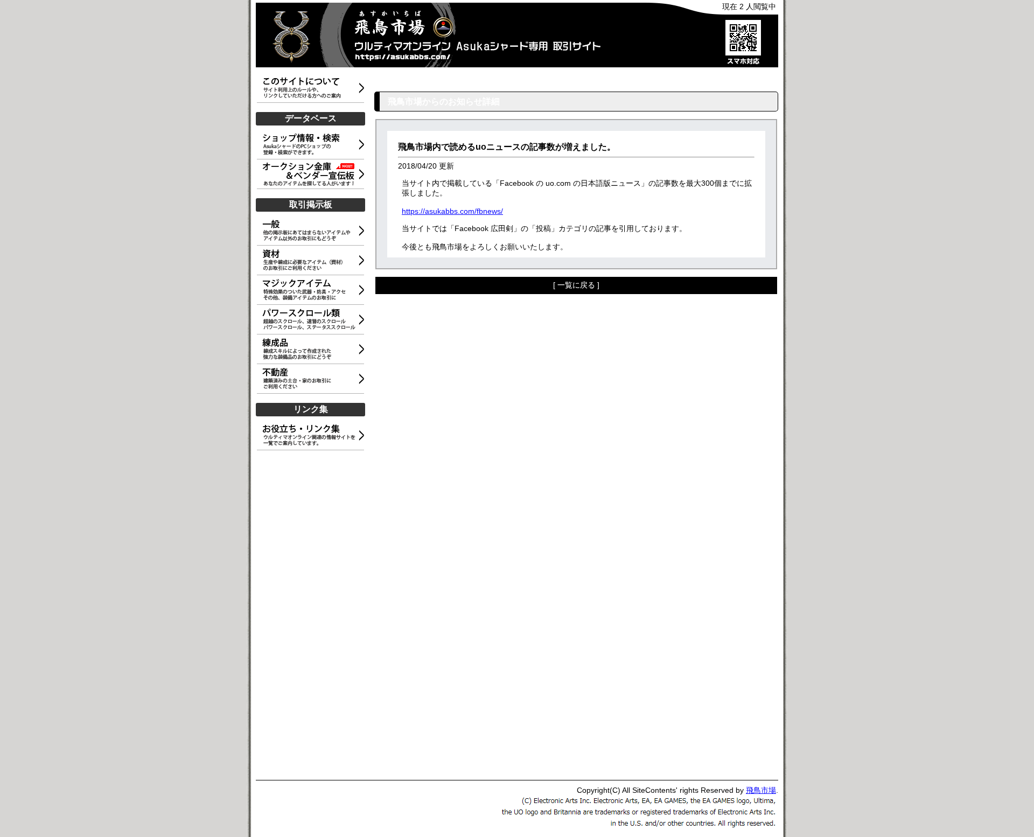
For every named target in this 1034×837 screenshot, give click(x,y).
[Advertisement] (312, 613)
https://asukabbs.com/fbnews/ (452, 211)
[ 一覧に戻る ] (576, 285)
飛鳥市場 (761, 790)
